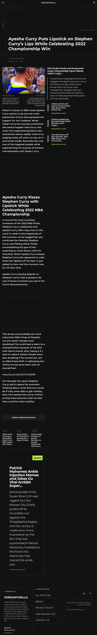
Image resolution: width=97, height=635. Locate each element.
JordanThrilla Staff (18, 58)
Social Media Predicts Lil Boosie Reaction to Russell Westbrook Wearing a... (36, 440)
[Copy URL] (92, 103)
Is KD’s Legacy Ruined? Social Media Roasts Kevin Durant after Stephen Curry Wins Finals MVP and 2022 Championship (35, 101)
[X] (10, 410)
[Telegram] (38, 410)
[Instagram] (84, 593)
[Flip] (43, 410)
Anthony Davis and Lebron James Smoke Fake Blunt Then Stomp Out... (60, 107)
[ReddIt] (27, 410)
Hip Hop (34, 430)
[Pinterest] (15, 410)
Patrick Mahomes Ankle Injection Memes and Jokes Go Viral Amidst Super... (24, 477)
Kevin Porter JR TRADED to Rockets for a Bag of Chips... (23, 437)
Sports (3, 26)
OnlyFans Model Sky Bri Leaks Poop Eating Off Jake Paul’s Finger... (60, 122)
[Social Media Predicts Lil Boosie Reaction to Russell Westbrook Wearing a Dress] (38, 424)
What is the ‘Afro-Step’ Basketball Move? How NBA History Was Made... (7, 439)
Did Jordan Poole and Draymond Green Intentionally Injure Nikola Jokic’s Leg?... (65, 71)
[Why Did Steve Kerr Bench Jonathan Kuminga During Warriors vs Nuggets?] (8, 7)
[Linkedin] (21, 410)
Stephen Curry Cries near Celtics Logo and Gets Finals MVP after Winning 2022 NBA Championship (10, 100)
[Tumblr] (32, 410)
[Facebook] (4, 410)
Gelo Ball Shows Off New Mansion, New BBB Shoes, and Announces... (59, 138)
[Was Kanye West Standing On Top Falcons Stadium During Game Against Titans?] (10, 7)
